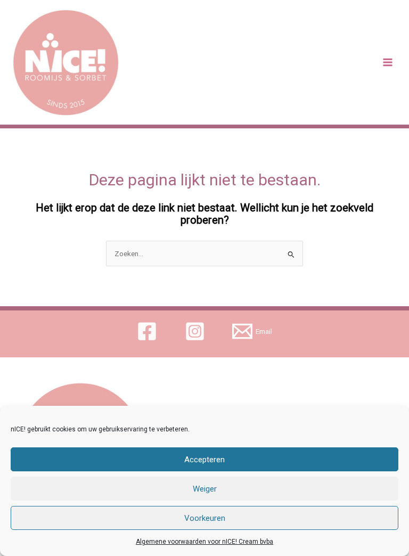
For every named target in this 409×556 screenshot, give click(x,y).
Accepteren (204, 459)
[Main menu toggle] (388, 62)
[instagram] (196, 331)
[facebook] (148, 331)
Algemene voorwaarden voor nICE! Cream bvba (204, 541)
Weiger (205, 489)
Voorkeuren (204, 518)
